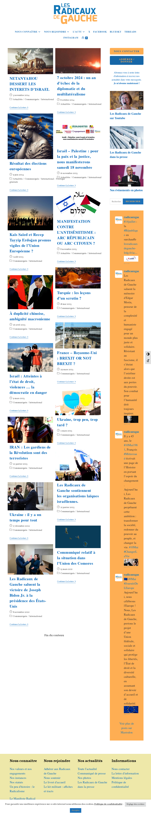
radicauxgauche (134, 217)
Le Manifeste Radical (22, 798)
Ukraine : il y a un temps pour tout (25, 517)
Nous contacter (121, 769)
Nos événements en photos (126, 190)
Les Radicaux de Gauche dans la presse (125, 154)
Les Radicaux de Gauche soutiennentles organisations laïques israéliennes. (78, 493)
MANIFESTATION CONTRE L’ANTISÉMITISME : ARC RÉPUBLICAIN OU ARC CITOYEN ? (76, 232)
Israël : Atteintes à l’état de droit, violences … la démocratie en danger (28, 384)
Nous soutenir (52, 778)
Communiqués (32, 99)
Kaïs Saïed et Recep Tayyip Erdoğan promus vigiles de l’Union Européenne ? (30, 243)
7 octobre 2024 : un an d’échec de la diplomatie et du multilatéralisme (76, 86)
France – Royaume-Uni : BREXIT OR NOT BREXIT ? (77, 358)
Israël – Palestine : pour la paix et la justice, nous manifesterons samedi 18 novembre (78, 159)
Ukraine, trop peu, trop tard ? (77, 422)
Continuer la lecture (19, 108)
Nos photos (84, 778)
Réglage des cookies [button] (135, 804)
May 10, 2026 (127, 567)
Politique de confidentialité (108, 804)
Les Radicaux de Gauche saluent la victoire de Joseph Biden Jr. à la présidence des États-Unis (28, 592)
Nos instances (18, 778)
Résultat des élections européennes (28, 166)
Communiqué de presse (92, 773)
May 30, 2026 (127, 424)
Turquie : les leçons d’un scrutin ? (74, 295)
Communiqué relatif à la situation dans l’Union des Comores (76, 557)
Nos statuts (16, 782)
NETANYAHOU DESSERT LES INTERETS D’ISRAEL (30, 83)
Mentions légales (122, 778)
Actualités (18, 99)
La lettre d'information (125, 773)
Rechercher (133, 201)
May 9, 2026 (127, 714)
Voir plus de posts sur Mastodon (127, 727)
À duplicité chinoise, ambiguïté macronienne (30, 316)
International (47, 99)
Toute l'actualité (87, 769)
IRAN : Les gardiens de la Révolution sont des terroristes (30, 452)
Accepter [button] (75, 810)
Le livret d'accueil (54, 782)
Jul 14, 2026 (127, 263)
